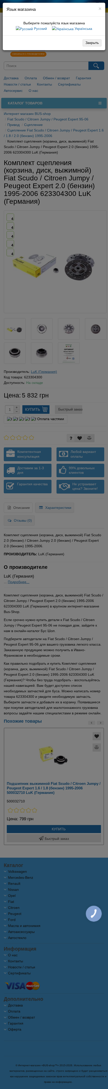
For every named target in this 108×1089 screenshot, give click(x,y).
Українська (83, 29)
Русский (40, 29)
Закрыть (92, 43)
